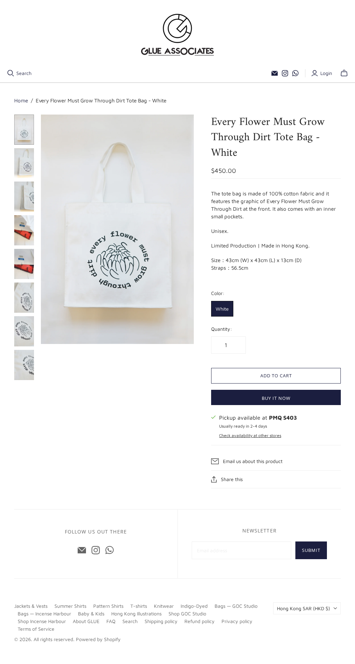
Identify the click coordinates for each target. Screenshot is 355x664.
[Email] (274, 73)
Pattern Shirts (108, 606)
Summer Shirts (70, 606)
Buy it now (276, 398)
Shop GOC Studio (187, 613)
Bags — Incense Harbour (44, 613)
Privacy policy (237, 621)
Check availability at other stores (250, 435)
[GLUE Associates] (177, 35)
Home (21, 100)
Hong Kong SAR (303, 608)
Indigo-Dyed (194, 606)
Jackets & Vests (30, 606)
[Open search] (10, 73)
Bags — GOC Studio (236, 606)
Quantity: (221, 329)
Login (326, 73)
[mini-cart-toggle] (344, 73)
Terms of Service (36, 629)
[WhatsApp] (295, 73)
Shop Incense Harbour (42, 621)
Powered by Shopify (98, 639)
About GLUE (86, 621)
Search (24, 73)
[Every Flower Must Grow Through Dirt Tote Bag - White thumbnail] (24, 130)
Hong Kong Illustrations (136, 613)
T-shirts (138, 606)
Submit (311, 550)
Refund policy (199, 621)
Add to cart (276, 375)
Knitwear (164, 606)
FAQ (110, 621)
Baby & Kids (91, 613)
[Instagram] (285, 73)
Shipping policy (161, 621)
